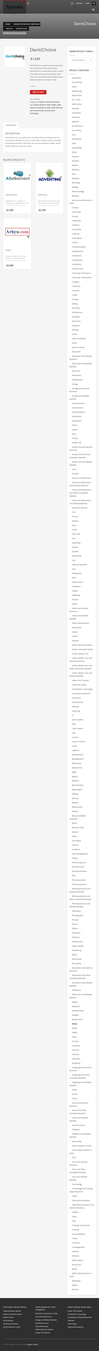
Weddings (76, 1281)
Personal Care (78, 867)
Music (74, 823)
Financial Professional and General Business (80, 484)
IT (73, 715)
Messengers (77, 789)
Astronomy (76, 139)
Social (74, 1098)
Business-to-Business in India (81, 202)
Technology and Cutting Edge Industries (81, 1190)
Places (74, 924)
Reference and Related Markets (80, 996)
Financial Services (79, 507)
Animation (76, 113)
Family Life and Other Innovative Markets (80, 456)
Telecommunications (81, 1200)
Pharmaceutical (78, 880)
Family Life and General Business (80, 448)
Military (75, 794)
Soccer (75, 1094)
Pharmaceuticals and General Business (79, 890)
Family (75, 438)
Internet (75, 706)
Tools (74, 1216)
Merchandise (77, 785)
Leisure (75, 737)
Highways (76, 595)
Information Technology (82, 689)
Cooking (75, 282)
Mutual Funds (78, 827)
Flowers (75, 521)
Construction (77, 268)
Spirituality (76, 1141)
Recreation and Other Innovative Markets (80, 977)
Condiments (77, 260)
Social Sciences (78, 1125)
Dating (75, 303)
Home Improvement (80, 623)
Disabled (76, 317)
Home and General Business (78, 610)
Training (75, 1229)
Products (76, 937)
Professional (49, 102)
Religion (75, 1015)
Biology (75, 187)
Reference (76, 990)
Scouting (76, 1045)
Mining (75, 798)
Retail (57, 102)
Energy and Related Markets (79, 397)
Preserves (76, 933)
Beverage (76, 182)
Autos (74, 152)
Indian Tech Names (80, 680)
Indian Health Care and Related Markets (80, 674)
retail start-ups (57, 107)
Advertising (77, 91)
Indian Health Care (80, 654)
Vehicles (75, 1256)
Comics (75, 242)
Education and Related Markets (80, 365)
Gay (73, 560)
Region (75, 1002)
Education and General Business (80, 357)
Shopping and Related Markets (80, 1084)
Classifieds (76, 229)
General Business (79, 564)
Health (41, 102)
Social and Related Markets (78, 1119)
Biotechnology (78, 191)
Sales (74, 1037)
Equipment (77, 421)
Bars (74, 174)
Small (74, 1089)
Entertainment (78, 403)
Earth (74, 343)
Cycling (75, 299)
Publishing (76, 950)
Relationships (78, 1010)
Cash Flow (76, 212)
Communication (79, 247)
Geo (73, 569)
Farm (74, 469)
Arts (74, 134)
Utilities (75, 1251)
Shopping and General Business (80, 1069)
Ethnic (74, 425)
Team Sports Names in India (80, 1151)
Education (76, 351)
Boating (75, 196)
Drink (74, 334)
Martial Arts (77, 767)
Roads (74, 1028)
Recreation (76, 963)
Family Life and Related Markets (80, 463)
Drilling (75, 330)
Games (75, 547)
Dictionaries (77, 312)
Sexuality (76, 1058)
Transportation (78, 1234)
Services (75, 1054)
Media (74, 776)
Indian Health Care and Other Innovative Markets (80, 667)
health (53, 105)
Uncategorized (78, 1247)
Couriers (75, 290)
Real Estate (77, 959)
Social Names (8, 1320)
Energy (75, 384)
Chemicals (76, 220)
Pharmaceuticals (79, 884)
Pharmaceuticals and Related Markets (79, 905)
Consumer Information (82, 277)
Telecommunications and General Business (81, 1206)
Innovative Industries (81, 693)
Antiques (76, 117)
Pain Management (80, 854)
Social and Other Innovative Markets (77, 1112)
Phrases (75, 920)
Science (75, 1041)
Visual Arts (76, 1264)
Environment (77, 407)
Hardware (76, 586)
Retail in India (8, 1317)
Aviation (75, 156)
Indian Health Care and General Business (80, 659)
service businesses (37, 110)
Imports (75, 640)
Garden (75, 551)
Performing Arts (79, 862)
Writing (75, 1289)
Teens (74, 1196)
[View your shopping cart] (28, 3)
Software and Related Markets (80, 1135)
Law (73, 733)
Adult (74, 86)
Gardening (76, 556)
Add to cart (38, 92)
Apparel (75, 121)
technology (34, 113)
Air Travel (76, 99)
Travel (74, 1238)
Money (75, 802)
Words (75, 1285)
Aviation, (75, 161)
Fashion (75, 473)
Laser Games (77, 728)
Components (77, 251)
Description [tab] (11, 125)
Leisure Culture (78, 741)
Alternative (76, 104)
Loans (74, 746)
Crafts (74, 295)
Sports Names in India (81, 1146)
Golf (74, 577)
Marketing (76, 763)
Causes (75, 216)
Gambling (76, 543)
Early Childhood (79, 338)
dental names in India (42, 105)
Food (74, 525)
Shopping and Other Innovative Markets (79, 1076)
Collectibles (77, 238)
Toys (74, 1221)
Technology (77, 1184)
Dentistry (76, 308)
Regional (76, 1006)
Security (75, 1050)
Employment (77, 379)
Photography (77, 915)
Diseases (76, 325)
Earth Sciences (78, 347)
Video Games (77, 1260)
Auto (74, 143)
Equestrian (76, 416)
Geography (76, 573)
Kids (74, 724)
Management (78, 759)
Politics (75, 928)
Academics (76, 78)
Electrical (76, 371)
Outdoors (76, 849)
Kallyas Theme (32, 1344)
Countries (76, 286)
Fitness (75, 516)
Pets (74, 875)
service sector (50, 110)
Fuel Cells (76, 534)
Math (74, 772)
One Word (76, 840)
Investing (76, 711)
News (74, 836)
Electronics (76, 375)
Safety (74, 1032)
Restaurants (77, 1019)
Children (76, 225)
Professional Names (10, 1324)
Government (77, 582)
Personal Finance (79, 871)
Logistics (75, 750)
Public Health (78, 946)
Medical (75, 781)
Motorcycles (77, 807)
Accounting (77, 82)
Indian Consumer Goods (82, 649)
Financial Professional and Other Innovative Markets (80, 493)
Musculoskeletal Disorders (77, 817)
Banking (75, 169)
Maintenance (77, 754)
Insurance (76, 698)
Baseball (75, 178)
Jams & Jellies (78, 719)
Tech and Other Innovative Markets (77, 1171)
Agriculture (77, 95)
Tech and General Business (78, 1163)
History (75, 599)
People (75, 858)
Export (75, 429)
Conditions (76, 264)
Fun (73, 538)
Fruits (74, 529)
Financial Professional (81, 478)
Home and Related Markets (78, 617)
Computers (77, 255)
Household (76, 627)
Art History (76, 130)
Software (76, 1129)
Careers (75, 207)
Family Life (76, 442)
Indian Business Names (82, 645)
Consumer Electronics (81, 273)
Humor (75, 632)
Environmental (78, 412)
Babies (75, 165)
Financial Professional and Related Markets (80, 502)
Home (74, 604)
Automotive (77, 148)
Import (75, 636)
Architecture (77, 126)
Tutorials (76, 1243)
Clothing (75, 234)
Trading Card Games (81, 1225)
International (77, 702)
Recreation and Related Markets (80, 984)
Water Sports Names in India (80, 1275)
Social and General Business (78, 1104)
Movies (75, 811)
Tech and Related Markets (78, 1178)
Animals (75, 108)
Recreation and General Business (81, 969)
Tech (74, 1157)
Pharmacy (76, 911)
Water (74, 1269)
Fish (74, 512)
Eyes (74, 434)
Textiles (75, 1212)
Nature (75, 832)
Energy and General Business (79, 390)
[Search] (90, 60)
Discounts (76, 321)
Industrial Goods (79, 685)
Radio (74, 954)
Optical (75, 845)
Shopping (76, 1063)
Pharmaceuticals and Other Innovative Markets (80, 897)
